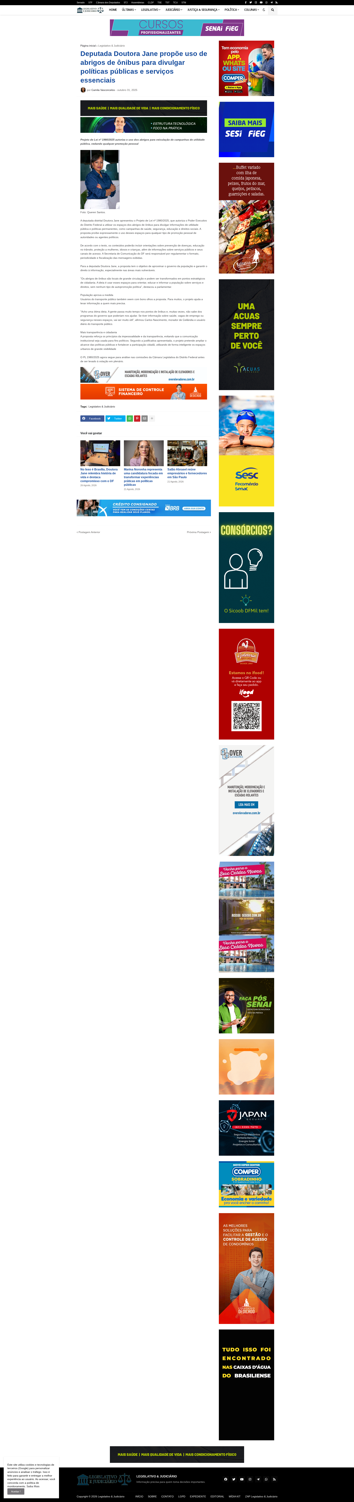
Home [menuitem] (113, 9)
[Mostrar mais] (152, 418)
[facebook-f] (246, 2)
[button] (264, 10)
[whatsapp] (267, 2)
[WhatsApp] (130, 418)
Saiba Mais (32, 1486)
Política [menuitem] (231, 9)
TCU (175, 2)
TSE (159, 2)
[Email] (144, 418)
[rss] (276, 2)
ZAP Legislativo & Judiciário (261, 1496)
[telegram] (271, 2)
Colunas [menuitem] (250, 9)
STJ (126, 2)
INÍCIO (139, 1496)
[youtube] (261, 2)
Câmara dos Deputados (108, 2)
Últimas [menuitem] (128, 9)
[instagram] (256, 2)
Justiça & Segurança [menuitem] (202, 9)
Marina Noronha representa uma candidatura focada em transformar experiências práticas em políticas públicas (143, 477)
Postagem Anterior (89, 532)
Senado (81, 2)
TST (167, 2)
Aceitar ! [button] (16, 1491)
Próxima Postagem (198, 532)
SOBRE (152, 1496)
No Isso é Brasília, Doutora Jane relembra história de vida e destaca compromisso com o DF (99, 475)
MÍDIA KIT (235, 1496)
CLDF (151, 2)
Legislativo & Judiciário (111, 45)
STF (90, 2)
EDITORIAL (217, 1496)
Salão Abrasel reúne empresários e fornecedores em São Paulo (187, 473)
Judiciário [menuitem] (173, 9)
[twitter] (250, 2)
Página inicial (88, 45)
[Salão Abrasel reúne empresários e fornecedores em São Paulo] (187, 453)
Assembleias (137, 2)
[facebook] (226, 1479)
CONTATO (167, 1496)
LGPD (181, 1496)
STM (183, 2)
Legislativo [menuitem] (149, 9)
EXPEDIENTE (198, 1496)
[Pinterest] (137, 418)
